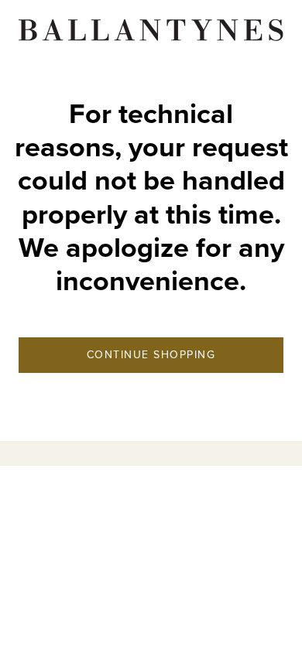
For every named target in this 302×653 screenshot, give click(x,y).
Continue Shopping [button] (151, 354)
